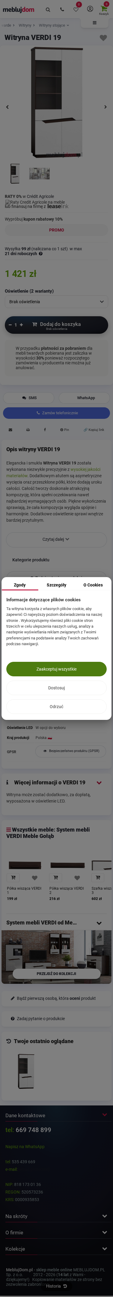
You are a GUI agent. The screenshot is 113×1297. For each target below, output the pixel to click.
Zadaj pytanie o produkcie (40, 1018)
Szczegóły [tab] (56, 585)
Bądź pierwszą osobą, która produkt (56, 998)
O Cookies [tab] (93, 585)
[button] (94, 23)
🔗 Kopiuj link (93, 430)
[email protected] (34, 1169)
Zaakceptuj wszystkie (56, 669)
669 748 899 (33, 1130)
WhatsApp (86, 398)
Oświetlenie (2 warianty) (29, 291)
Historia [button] (54, 1286)
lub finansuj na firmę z (26, 206)
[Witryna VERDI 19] (15, 174)
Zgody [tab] (20, 585)
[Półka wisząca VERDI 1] (25, 865)
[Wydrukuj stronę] (27, 430)
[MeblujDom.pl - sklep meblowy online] (18, 9)
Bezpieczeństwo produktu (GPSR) (73, 751)
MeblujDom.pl (19, 1269)
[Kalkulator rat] (35, 201)
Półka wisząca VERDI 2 (66, 890)
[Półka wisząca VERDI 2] (67, 865)
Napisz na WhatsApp (25, 1146)
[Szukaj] (48, 9)
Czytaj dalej (53, 539)
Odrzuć (56, 706)
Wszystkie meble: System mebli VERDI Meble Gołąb (48, 832)
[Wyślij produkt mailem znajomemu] (10, 430)
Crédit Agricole (40, 196)
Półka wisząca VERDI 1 (24, 890)
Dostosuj (56, 687)
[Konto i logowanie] (90, 9)
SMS (32, 398)
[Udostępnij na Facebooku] (45, 430)
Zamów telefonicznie (59, 413)
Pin (66, 430)
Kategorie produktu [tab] (30, 559)
